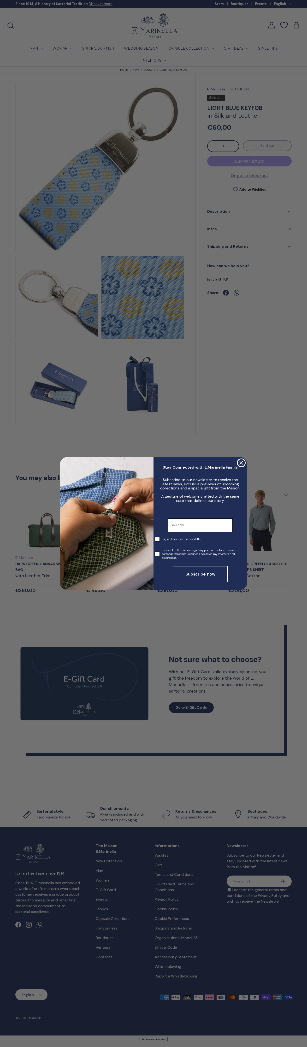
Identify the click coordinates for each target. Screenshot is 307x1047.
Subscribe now (200, 574)
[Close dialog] (241, 463)
